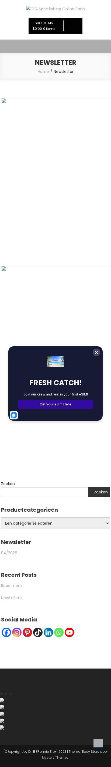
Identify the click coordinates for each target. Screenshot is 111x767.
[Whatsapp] (59, 632)
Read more (11, 585)
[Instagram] (17, 632)
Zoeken (8, 483)
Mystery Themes (55, 757)
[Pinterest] (27, 632)
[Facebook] (6, 632)
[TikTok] (38, 632)
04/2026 (9, 553)
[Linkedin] (48, 632)
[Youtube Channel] (69, 632)
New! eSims (11, 597)
